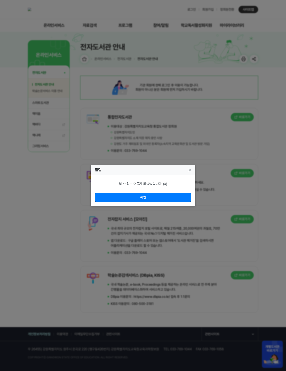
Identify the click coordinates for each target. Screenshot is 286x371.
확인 (143, 197)
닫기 (189, 170)
